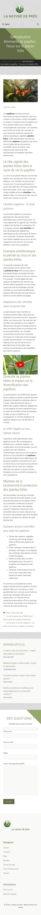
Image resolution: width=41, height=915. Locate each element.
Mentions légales (9, 894)
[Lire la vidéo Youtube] (20, 364)
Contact (6, 873)
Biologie (6, 860)
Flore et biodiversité (10, 869)
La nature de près (20, 16)
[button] (38, 24)
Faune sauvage (9, 865)
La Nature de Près (8, 61)
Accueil (6, 848)
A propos (6, 852)
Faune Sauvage (17, 613)
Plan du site (7, 890)
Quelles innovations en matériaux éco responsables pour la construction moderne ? (18, 691)
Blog (18, 61)
